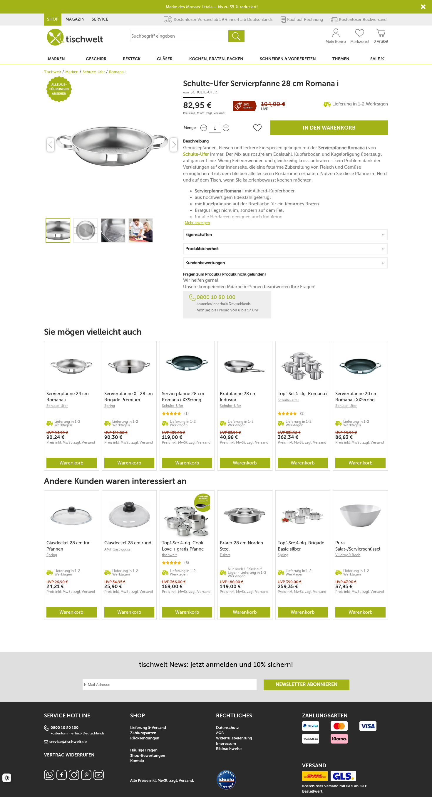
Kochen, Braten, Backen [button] (216, 59)
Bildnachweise (229, 749)
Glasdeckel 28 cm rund (127, 543)
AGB (220, 733)
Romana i (117, 72)
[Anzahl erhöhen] (226, 128)
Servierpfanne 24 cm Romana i (67, 396)
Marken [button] (56, 59)
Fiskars (225, 555)
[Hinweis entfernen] (423, 7)
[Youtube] (98, 778)
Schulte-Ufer (94, 72)
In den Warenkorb (329, 128)
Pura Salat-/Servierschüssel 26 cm (357, 546)
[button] (257, 128)
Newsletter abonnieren (306, 684)
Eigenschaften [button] (198, 234)
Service (100, 19)
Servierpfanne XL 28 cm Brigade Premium (128, 396)
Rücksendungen (144, 738)
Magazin (75, 19)
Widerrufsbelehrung (234, 738)
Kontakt (137, 761)
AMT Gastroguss (117, 549)
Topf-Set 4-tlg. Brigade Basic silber (301, 546)
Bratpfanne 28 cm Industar (238, 396)
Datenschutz (227, 728)
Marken (71, 72)
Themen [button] (340, 59)
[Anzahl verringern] (204, 128)
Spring (109, 406)
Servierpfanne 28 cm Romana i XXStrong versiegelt (183, 396)
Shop (52, 19)
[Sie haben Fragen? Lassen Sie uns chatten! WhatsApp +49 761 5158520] (49, 778)
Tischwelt (52, 72)
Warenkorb (71, 463)
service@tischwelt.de (68, 742)
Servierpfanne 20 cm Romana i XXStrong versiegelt (356, 396)
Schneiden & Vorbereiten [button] (288, 59)
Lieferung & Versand (148, 728)
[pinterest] (86, 778)
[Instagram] (74, 778)
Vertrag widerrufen (69, 755)
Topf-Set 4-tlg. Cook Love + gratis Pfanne (183, 546)
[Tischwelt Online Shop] (75, 37)
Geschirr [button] (96, 59)
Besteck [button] (131, 59)
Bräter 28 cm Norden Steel (241, 546)
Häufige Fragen (144, 750)
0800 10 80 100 (216, 297)
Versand (219, 113)
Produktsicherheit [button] (202, 248)
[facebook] (61, 778)
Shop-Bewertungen (147, 756)
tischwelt (169, 555)
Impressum (226, 744)
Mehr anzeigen (197, 223)
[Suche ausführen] (236, 36)
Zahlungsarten (143, 733)
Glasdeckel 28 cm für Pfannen (68, 546)
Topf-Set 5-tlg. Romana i (302, 393)
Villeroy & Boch (347, 555)
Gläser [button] (165, 59)
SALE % (377, 59)
